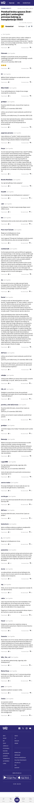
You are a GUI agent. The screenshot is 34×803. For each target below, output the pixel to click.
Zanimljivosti (6, 8)
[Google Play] (10, 777)
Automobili (6, 761)
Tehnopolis (6, 758)
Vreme (16, 743)
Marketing (18, 752)
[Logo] (3, 3)
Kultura (5, 751)
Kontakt (17, 767)
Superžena (6, 753)
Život (4, 743)
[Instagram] (26, 728)
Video (16, 736)
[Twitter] (23, 728)
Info (4, 736)
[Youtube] (30, 728)
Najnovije (11, 3)
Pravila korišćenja (20, 757)
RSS (15, 765)
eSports (5, 756)
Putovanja (6, 748)
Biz (4, 741)
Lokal (4, 763)
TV (15, 738)
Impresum (17, 755)
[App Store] (24, 777)
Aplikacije (17, 762)
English (17, 741)
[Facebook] (19, 728)
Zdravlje (5, 746)
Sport (5, 738)
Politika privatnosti (20, 760)
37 (2, 26)
